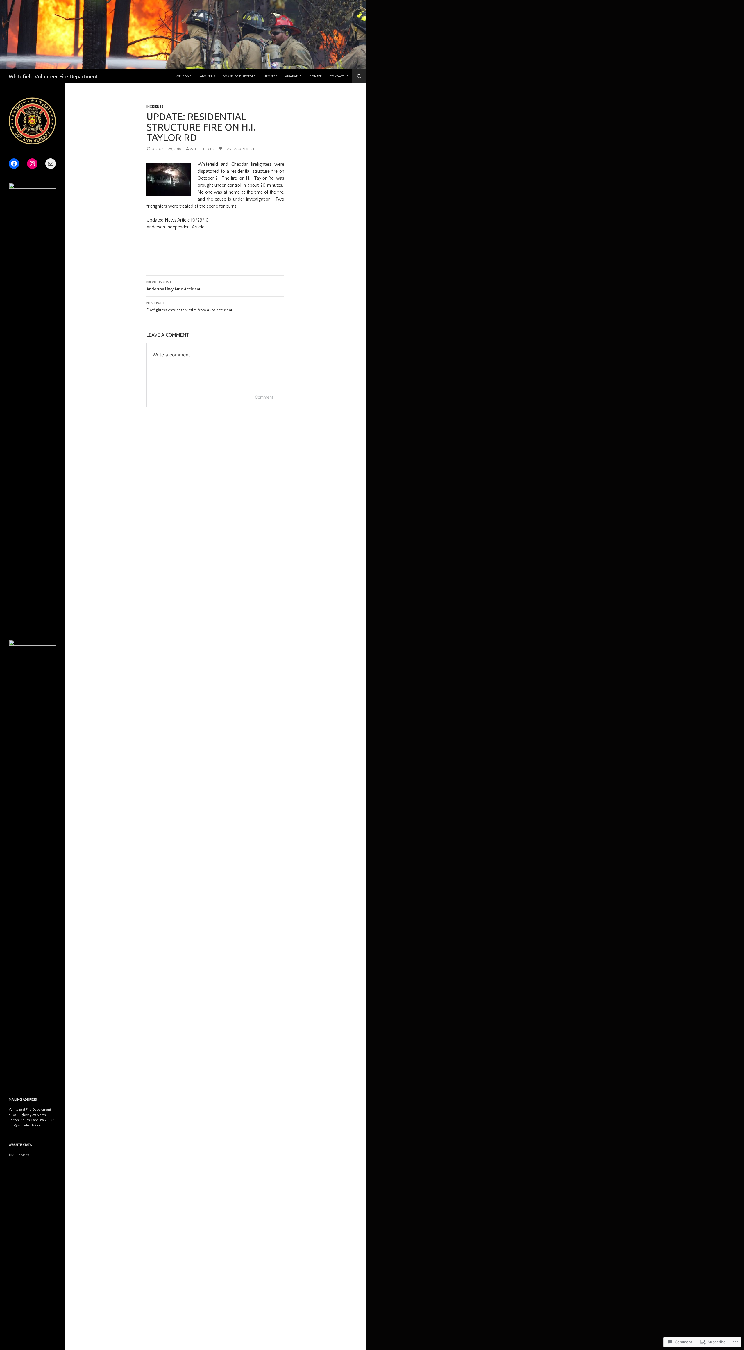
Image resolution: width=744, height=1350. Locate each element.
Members (270, 76)
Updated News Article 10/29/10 (177, 220)
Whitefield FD (202, 149)
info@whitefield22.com (26, 1125)
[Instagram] (32, 163)
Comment (264, 396)
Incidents (155, 106)
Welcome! (184, 76)
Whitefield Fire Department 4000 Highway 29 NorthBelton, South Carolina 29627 (31, 1115)
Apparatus (293, 76)
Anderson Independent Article (175, 227)
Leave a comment (239, 149)
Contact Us (339, 76)
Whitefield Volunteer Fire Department (53, 76)
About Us (207, 76)
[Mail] (50, 163)
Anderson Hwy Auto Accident (173, 286)
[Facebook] (14, 163)
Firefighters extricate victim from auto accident (189, 306)
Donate (315, 76)
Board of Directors (239, 76)
